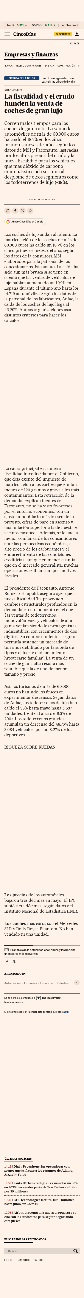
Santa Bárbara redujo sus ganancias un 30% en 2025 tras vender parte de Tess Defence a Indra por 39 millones (41, 1187)
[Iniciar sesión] (77, 34)
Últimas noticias (18, 1158)
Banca (9, 65)
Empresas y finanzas (31, 55)
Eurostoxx (23, 1260)
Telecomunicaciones (28, 65)
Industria (62, 983)
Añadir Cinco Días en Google (27, 221)
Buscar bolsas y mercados (25, 1239)
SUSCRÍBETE (63, 34)
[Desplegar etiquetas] (77, 982)
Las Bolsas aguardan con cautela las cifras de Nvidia (58, 79)
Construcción (66, 65)
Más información (13, 1002)
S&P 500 (37, 25)
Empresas (30, 983)
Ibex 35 (10, 25)
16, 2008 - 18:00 (42, 199)
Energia (49, 65)
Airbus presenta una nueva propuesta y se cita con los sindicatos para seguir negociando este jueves (40, 1217)
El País (74, 43)
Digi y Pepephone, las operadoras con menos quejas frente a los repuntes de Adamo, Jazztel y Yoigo (38, 1171)
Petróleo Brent (69, 25)
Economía (46, 983)
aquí (65, 1011)
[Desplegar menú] (7, 34)
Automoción (12, 983)
